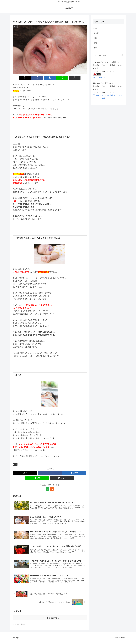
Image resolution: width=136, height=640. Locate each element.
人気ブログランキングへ (99, 77)
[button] (74, 78)
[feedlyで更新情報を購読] (47, 489)
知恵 (16, 464)
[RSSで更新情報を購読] (52, 489)
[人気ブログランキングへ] (97, 74)
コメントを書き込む (49, 618)
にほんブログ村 (99, 98)
